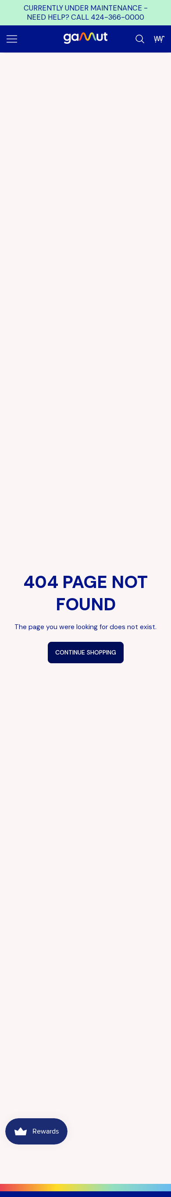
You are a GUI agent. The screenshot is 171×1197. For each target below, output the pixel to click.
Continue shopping (85, 652)
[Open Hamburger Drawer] (12, 39)
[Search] (140, 39)
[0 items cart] (159, 39)
